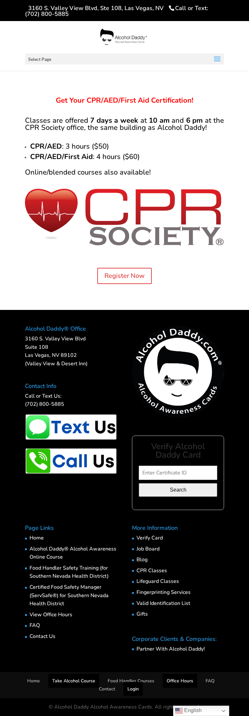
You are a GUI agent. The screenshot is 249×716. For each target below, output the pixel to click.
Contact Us (42, 636)
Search (178, 490)
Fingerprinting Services (163, 592)
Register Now (124, 275)
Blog (142, 559)
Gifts (142, 614)
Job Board (148, 548)
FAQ (35, 625)
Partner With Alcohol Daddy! (170, 649)
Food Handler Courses (131, 681)
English (192, 710)
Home (37, 537)
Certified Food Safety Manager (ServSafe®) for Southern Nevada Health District (69, 595)
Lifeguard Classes (157, 581)
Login (133, 689)
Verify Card (149, 537)
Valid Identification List (163, 603)
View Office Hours (51, 614)
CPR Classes (151, 570)
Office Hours (180, 681)
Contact (107, 689)
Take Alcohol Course (73, 681)
